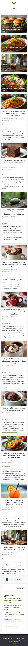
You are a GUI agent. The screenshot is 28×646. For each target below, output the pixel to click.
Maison (5, 223)
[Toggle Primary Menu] (14, 8)
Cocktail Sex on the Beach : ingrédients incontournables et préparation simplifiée (14, 502)
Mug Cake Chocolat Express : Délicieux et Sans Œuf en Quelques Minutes (14, 361)
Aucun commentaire (7, 120)
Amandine (14, 118)
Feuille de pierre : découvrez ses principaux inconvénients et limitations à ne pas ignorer (14, 212)
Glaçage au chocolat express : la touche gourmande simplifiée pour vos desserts (14, 163)
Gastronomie (4, 25)
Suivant (19, 579)
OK (14, 643)
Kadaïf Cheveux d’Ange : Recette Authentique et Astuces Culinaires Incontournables (13, 48)
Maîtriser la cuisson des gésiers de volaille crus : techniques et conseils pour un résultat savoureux (13, 87)
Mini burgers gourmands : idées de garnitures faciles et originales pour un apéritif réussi (12, 28)
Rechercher (7, 586)
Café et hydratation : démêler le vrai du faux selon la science (14, 67)
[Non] (26, 640)
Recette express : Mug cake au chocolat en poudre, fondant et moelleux (14, 312)
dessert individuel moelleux (9, 432)
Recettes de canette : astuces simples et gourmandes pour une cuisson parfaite (14, 455)
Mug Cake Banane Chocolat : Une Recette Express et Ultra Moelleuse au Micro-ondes (14, 264)
